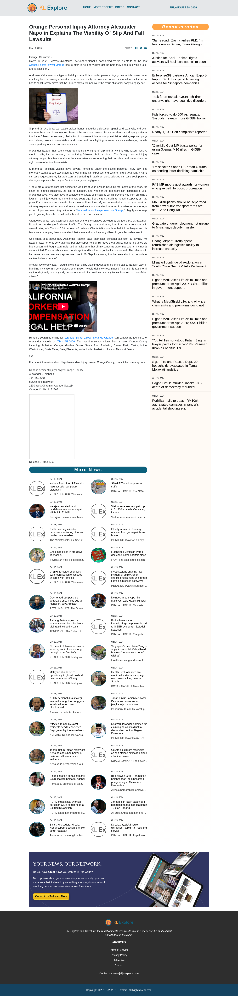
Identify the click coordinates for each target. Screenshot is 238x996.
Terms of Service (119, 950)
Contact (119, 965)
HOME (87, 7)
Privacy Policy (119, 955)
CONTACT (133, 7)
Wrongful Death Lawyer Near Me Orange (89, 337)
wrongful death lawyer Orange (46, 65)
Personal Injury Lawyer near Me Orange (100, 210)
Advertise (119, 960)
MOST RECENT (103, 7)
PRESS (119, 7)
